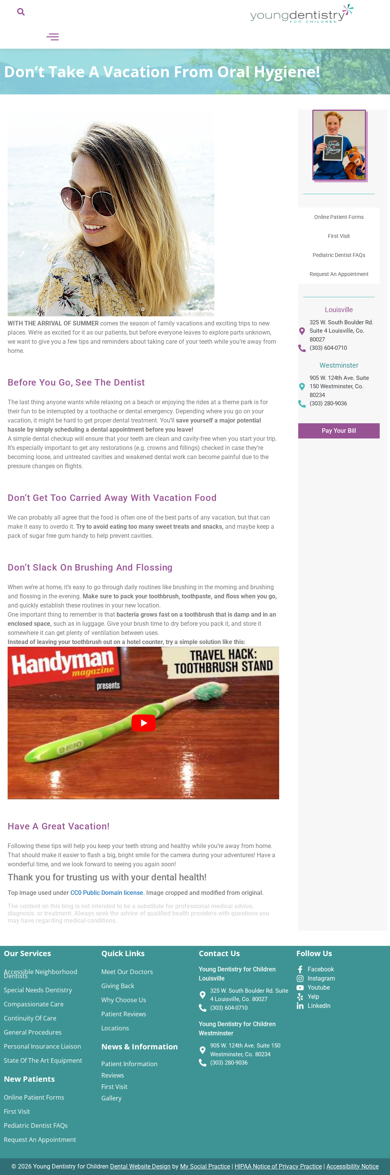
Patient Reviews (123, 1014)
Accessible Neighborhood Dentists (40, 974)
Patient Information (129, 1064)
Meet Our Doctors (127, 972)
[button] (21, 13)
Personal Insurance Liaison (42, 1046)
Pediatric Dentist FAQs (339, 255)
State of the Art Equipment (43, 1060)
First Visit (339, 236)
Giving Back (117, 986)
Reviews (112, 1075)
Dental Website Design (140, 1166)
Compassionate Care (34, 1004)
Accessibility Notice (352, 1166)
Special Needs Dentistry (38, 990)
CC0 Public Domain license (106, 892)
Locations (115, 1028)
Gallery (111, 1098)
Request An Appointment (339, 274)
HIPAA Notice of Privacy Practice (278, 1166)
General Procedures (33, 1032)
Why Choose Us (123, 1000)
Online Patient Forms (339, 217)
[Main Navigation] (52, 36)
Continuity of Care (30, 1018)
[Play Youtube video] (143, 723)
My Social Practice (205, 1166)
